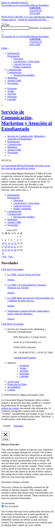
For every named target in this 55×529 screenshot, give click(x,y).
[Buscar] (2, 31)
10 (3, 243)
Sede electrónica (13, 17)
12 (9, 243)
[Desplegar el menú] (5, 23)
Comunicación (14, 69)
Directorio (18, 58)
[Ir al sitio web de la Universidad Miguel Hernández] (25, 5)
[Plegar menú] (2, 105)
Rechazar (18, 426)
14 (15, 243)
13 (12, 243)
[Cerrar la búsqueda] (2, 34)
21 (15, 246)
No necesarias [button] (8, 503)
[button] (13, 56)
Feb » (11, 256)
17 (3, 246)
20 (12, 246)
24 (3, 250)
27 (12, 250)
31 (3, 253)
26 (9, 250)
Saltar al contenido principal (14, 2)
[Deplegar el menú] (8, 156)
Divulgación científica (24, 75)
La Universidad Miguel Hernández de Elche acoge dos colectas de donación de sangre (25, 167)
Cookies (11, 389)
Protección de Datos (17, 384)
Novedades (12, 83)
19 (9, 246)
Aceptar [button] (6, 426)
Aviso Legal (13, 381)
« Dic (4, 256)
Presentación (13, 53)
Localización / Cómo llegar (26, 61)
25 (6, 250)
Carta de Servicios (22, 64)
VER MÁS (12, 269)
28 (15, 250)
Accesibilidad (13, 387)
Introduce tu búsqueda (40, 28)
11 (6, 243)
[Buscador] (48, 20)
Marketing (12, 78)
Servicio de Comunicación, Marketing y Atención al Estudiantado (26, 120)
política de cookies (10, 408)
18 (6, 246)
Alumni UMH (14, 80)
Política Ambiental (22, 67)
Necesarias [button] (6, 482)
